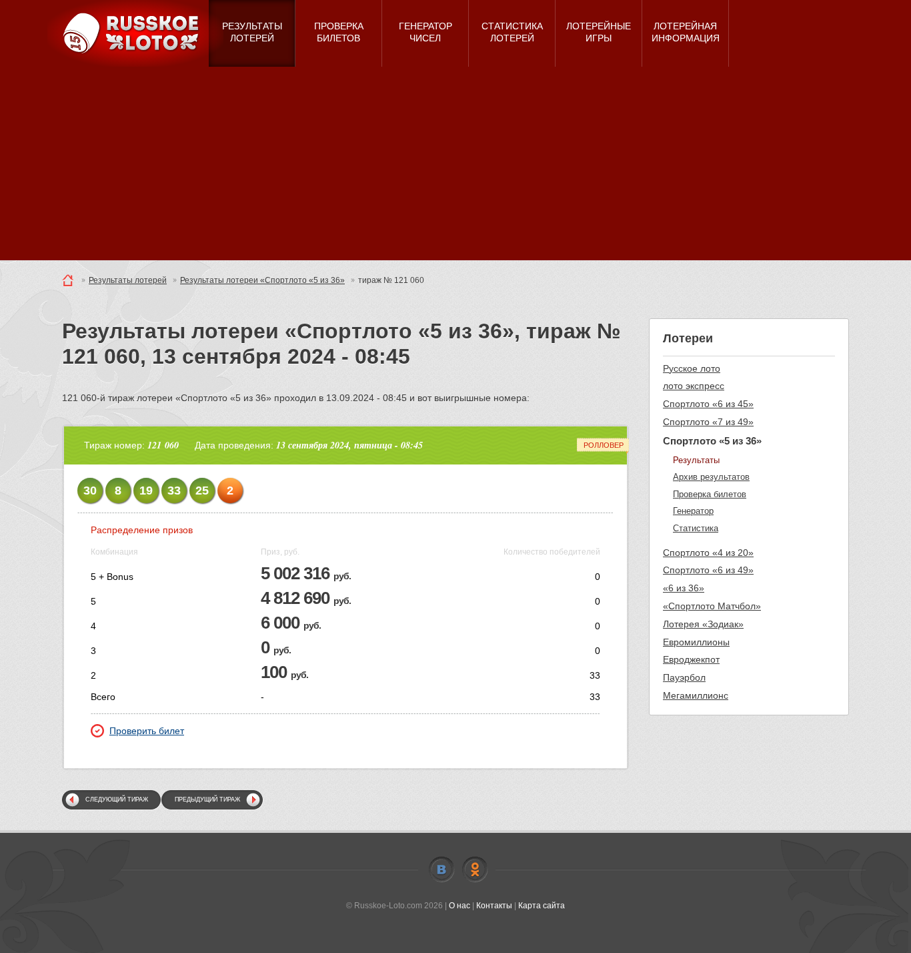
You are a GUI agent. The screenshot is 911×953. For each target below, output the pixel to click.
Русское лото (691, 368)
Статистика (695, 528)
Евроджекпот (691, 659)
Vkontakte (441, 869)
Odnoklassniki (475, 869)
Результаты (696, 460)
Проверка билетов (709, 494)
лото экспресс (693, 385)
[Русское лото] (135, 33)
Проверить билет (146, 730)
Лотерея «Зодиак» (703, 624)
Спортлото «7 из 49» (708, 421)
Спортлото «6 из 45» (708, 403)
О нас (459, 905)
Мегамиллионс (695, 695)
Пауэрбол (684, 677)
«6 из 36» (683, 588)
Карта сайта (541, 905)
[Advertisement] (455, 166)
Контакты (494, 905)
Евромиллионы (696, 642)
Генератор (693, 511)
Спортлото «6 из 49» (708, 570)
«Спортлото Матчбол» (712, 606)
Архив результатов (711, 477)
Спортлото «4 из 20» (708, 552)
